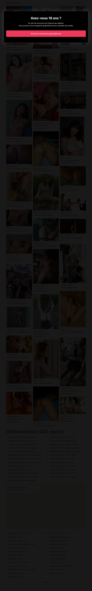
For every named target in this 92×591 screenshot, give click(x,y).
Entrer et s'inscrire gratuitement (46, 33)
